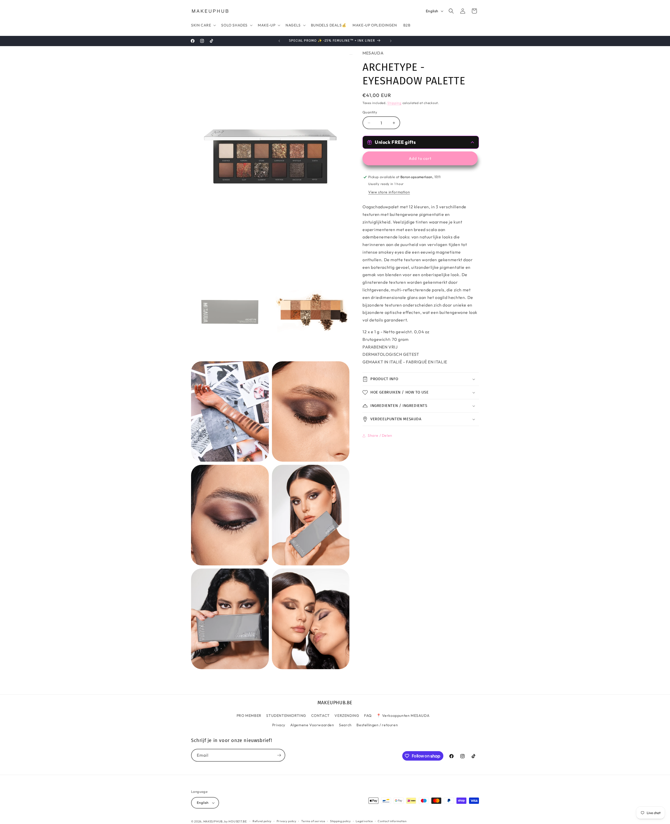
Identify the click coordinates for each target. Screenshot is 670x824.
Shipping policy (340, 821)
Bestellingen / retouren (377, 725)
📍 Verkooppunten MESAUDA (402, 715)
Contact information (392, 821)
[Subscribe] (279, 755)
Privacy (278, 725)
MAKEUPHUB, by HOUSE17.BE (225, 821)
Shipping (394, 103)
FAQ (368, 715)
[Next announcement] (391, 41)
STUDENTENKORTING (286, 715)
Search (345, 725)
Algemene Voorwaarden (312, 725)
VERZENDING (346, 715)
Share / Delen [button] (380, 435)
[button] (203, 25)
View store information (389, 192)
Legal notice (364, 821)
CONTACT (320, 715)
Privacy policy (287, 821)
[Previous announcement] (279, 41)
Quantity (369, 112)
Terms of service (313, 821)
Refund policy (262, 821)
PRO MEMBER (249, 715)
